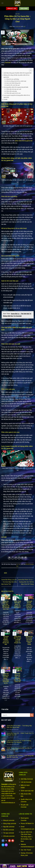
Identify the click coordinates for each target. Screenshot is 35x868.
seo (24, 26)
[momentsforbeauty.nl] (17, 3)
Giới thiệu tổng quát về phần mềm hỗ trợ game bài (17, 73)
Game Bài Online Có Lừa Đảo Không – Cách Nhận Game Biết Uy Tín (6, 678)
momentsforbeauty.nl (27, 847)
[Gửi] (32, 715)
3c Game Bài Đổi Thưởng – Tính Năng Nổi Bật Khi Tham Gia (20, 756)
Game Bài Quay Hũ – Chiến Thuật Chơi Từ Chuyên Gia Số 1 (20, 734)
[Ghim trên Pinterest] (22, 557)
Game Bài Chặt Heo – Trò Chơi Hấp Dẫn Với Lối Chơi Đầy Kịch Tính (5, 605)
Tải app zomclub (8, 833)
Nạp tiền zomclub (8, 826)
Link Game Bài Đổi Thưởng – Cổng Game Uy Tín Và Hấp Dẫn (29, 605)
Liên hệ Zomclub (26, 782)
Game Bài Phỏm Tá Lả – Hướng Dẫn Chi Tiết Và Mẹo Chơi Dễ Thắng (26, 582)
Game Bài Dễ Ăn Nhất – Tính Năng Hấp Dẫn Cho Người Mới (19, 726)
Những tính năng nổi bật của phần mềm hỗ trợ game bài (16, 76)
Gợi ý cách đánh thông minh (13, 83)
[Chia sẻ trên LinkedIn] (25, 557)
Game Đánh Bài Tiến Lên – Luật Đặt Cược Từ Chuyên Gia (17, 639)
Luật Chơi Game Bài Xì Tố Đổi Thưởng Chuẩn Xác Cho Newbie (19, 741)
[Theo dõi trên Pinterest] (9, 840)
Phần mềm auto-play (11, 91)
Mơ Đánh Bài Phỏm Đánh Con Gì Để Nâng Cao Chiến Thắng (29, 640)
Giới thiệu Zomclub (27, 779)
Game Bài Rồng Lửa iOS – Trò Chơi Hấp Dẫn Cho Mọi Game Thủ (9, 582)
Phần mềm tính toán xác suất (13, 89)
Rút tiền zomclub (8, 830)
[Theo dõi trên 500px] (3, 844)
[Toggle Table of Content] (30, 70)
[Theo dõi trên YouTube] (12, 840)
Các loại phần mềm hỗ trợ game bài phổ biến (16, 87)
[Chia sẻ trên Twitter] (15, 557)
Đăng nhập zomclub (9, 823)
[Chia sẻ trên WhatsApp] (9, 557)
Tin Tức (17, 14)
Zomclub (7, 62)
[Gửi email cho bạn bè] (19, 557)
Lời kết (5, 99)
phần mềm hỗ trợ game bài (23, 141)
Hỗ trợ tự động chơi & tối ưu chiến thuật (16, 81)
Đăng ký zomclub (8, 820)
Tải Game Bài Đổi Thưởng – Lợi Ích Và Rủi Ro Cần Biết (6, 640)
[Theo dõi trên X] (6, 840)
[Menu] (2, 3)
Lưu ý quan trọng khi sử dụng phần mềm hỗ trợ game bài (17, 96)
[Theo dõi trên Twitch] (6, 844)
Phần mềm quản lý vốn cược (13, 93)
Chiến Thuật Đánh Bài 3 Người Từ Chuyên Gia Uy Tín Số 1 (17, 604)
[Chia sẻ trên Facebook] (12, 557)
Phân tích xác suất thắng (12, 79)
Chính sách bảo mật (27, 791)
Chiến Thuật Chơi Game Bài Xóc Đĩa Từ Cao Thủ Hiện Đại (19, 749)
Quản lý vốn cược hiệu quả (13, 85)
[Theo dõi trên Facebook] (3, 840)
